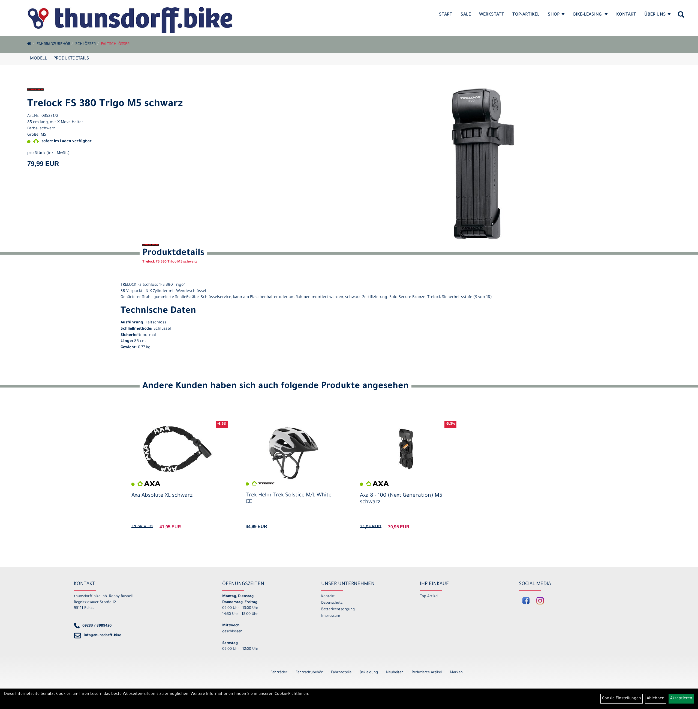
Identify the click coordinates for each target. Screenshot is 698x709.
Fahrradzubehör (53, 44)
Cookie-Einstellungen (621, 698)
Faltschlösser (115, 44)
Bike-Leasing (588, 14)
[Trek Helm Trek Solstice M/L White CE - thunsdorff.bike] (292, 453)
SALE (466, 14)
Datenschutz (331, 603)
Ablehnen (655, 698)
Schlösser (85, 44)
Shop (554, 14)
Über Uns (655, 14)
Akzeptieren (681, 698)
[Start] (29, 44)
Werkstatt (491, 14)
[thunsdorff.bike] (130, 20)
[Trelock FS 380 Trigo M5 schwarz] (483, 164)
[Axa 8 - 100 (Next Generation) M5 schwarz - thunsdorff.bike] (406, 449)
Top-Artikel (526, 14)
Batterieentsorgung (338, 609)
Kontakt (626, 14)
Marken (456, 673)
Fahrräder (278, 673)
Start (445, 14)
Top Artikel (429, 596)
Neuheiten (395, 673)
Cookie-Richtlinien (291, 694)
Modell (38, 58)
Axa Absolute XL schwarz (161, 496)
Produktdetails (71, 58)
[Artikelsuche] (681, 16)
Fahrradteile (341, 673)
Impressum (330, 616)
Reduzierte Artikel (427, 673)
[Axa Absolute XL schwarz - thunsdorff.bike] (177, 449)
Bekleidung (369, 673)
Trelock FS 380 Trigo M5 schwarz (105, 104)
